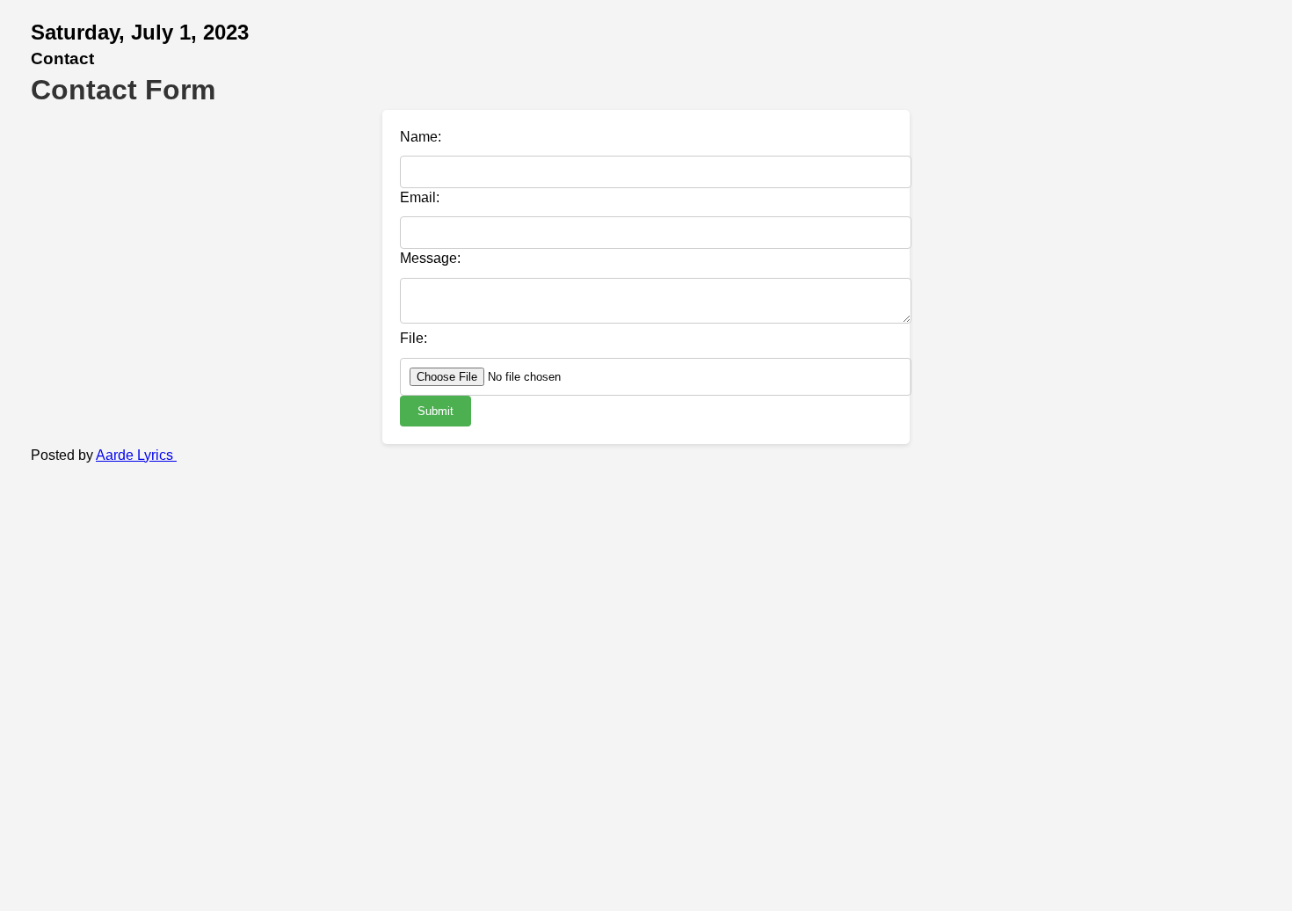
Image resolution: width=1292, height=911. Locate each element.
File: (413, 338)
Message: (430, 258)
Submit (435, 411)
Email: (419, 197)
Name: (420, 136)
